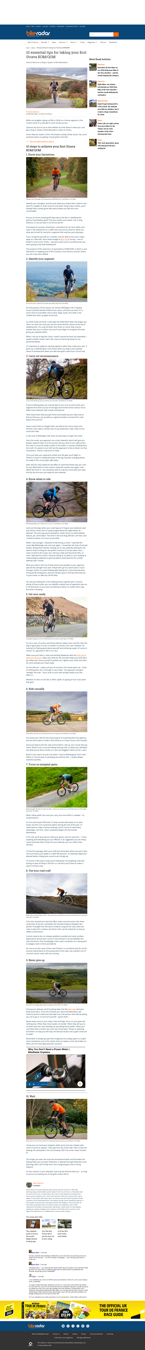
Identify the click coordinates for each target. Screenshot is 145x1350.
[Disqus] (58, 1273)
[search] (116, 34)
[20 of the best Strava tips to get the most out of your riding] (49, 1223)
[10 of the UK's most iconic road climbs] (65, 1223)
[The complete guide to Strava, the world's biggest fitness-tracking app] (33, 1223)
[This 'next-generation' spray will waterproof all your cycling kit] (93, 142)
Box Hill (64, 239)
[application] (55, 1069)
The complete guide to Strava (42, 141)
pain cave (72, 1009)
